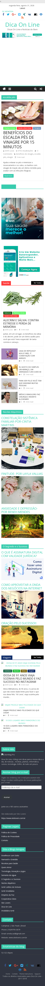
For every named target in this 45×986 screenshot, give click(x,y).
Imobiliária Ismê (7, 911)
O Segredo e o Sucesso (10, 879)
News (24, 671)
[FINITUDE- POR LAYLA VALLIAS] (22, 477)
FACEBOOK (8, 186)
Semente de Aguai (8, 875)
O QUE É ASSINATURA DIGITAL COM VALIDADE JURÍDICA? (22, 554)
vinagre (10, 157)
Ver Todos (37, 283)
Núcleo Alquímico (8, 883)
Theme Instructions (26, 974)
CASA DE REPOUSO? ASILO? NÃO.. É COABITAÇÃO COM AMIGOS (27, 354)
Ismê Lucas (9, 151)
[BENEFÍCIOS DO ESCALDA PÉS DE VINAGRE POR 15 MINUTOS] (22, 103)
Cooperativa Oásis (8, 899)
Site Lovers (5, 903)
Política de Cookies (9, 832)
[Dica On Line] (4, 89)
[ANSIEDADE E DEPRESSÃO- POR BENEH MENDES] (22, 515)
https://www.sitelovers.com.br (13, 818)
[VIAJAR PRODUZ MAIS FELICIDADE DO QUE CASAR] (21, 705)
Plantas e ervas (9, 128)
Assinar (7, 797)
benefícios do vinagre (24, 154)
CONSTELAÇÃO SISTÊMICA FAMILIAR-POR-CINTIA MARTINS (19, 421)
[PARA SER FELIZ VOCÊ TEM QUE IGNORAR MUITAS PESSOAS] (9, 379)
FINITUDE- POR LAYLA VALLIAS (22, 474)
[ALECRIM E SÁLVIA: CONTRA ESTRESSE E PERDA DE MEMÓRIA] (22, 288)
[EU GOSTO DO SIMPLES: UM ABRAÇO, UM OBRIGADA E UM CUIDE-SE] (9, 366)
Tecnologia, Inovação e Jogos (13, 871)
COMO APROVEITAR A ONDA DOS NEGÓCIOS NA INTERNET (21, 586)
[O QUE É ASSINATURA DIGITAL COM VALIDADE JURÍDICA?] (22, 559)
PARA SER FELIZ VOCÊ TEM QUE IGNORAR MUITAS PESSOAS (30, 383)
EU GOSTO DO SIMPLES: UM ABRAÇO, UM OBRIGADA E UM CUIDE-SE (30, 369)
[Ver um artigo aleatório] (41, 88)
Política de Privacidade (10, 836)
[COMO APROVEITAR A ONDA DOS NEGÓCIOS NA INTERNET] (22, 592)
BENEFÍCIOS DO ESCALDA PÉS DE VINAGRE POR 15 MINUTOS (18, 139)
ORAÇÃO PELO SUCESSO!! (18, 623)
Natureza (7, 313)
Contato (4, 840)
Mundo (16, 671)
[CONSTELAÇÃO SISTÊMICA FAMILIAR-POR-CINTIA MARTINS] (22, 429)
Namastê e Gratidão (9, 859)
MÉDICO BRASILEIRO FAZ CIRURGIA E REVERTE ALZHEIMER (29, 396)
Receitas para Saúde (9, 863)
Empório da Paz (7, 895)
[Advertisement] (22, 62)
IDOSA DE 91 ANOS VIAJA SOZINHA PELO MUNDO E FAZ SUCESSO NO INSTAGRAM (22, 678)
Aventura (7, 671)
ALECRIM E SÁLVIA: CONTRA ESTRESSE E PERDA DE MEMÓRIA (21, 323)
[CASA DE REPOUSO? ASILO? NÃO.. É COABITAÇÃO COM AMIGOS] (9, 350)
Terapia (37, 128)
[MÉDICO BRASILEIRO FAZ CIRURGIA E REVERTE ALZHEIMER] (9, 393)
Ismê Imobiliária (7, 891)
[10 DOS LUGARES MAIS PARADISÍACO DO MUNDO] (21, 720)
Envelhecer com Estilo (10, 855)
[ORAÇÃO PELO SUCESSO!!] (22, 627)
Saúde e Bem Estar (24, 128)
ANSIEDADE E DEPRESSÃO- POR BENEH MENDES (19, 510)
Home (8, 974)
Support (37, 974)
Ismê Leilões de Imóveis (11, 887)
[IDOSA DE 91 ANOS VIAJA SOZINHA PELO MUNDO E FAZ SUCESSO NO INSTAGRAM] (22, 663)
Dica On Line (22, 24)
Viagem (31, 671)
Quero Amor (6, 867)
